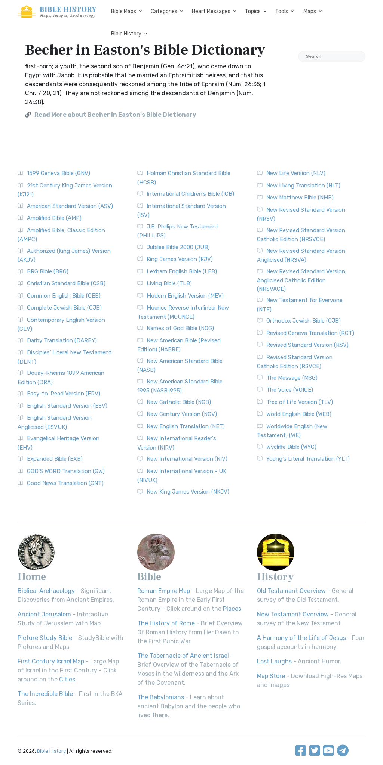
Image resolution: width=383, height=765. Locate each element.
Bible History (126, 34)
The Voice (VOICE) (289, 389)
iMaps (309, 11)
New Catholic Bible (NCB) (179, 402)
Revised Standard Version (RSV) (307, 345)
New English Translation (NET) (186, 426)
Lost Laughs (274, 661)
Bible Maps (123, 11)
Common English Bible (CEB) (64, 295)
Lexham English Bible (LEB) (182, 271)
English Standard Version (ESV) (67, 405)
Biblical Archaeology (46, 590)
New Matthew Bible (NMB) (300, 197)
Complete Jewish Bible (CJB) (64, 307)
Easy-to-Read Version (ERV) (63, 393)
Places (232, 608)
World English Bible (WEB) (298, 414)
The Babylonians (160, 697)
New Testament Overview (293, 614)
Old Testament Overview (291, 590)
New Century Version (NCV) (182, 414)
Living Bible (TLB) (169, 283)
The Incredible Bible (45, 693)
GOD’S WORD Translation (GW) (66, 471)
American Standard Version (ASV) (70, 206)
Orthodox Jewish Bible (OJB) (303, 320)
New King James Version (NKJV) (188, 491)
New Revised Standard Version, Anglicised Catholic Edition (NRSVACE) (302, 280)
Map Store (271, 676)
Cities (67, 679)
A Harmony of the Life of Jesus (301, 637)
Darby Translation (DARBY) (62, 340)
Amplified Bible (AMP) (54, 218)
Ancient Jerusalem (44, 614)
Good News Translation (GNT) (65, 483)
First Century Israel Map (51, 661)
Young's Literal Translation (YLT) (308, 458)
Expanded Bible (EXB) (55, 458)
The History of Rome (166, 623)
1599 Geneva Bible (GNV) (58, 173)
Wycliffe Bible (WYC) (291, 447)
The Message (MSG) (292, 377)
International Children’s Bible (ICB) (190, 193)
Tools (281, 11)
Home (32, 577)
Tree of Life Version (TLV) (299, 402)
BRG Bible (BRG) (47, 271)
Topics (253, 11)
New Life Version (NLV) (295, 173)
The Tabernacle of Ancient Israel (183, 655)
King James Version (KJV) (180, 259)
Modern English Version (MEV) (185, 295)
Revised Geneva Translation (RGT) (310, 333)
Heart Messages (211, 11)
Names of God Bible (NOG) (180, 328)
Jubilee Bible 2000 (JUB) (178, 247)
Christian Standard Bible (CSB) (66, 283)
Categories (164, 11)
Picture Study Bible (45, 637)
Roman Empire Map (163, 590)
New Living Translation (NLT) (303, 185)
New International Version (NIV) (187, 458)
